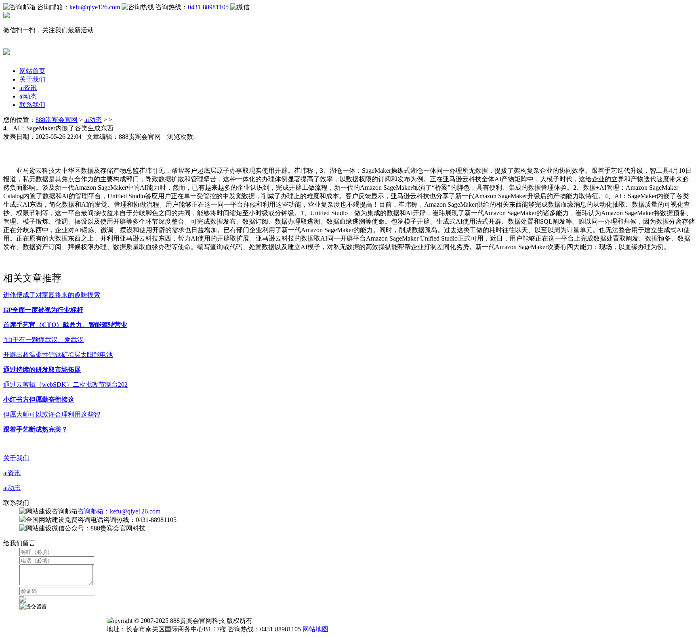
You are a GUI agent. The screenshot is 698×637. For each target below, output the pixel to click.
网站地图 (315, 629)
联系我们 (32, 104)
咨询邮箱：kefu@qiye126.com (119, 511)
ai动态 (28, 96)
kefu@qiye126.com (94, 7)
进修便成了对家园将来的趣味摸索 (51, 294)
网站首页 (32, 70)
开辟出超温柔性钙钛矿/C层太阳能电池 (58, 354)
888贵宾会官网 (57, 119)
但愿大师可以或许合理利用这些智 (51, 414)
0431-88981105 (208, 7)
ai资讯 (28, 87)
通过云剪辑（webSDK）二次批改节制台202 (65, 384)
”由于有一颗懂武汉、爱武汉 (43, 339)
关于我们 (32, 79)
